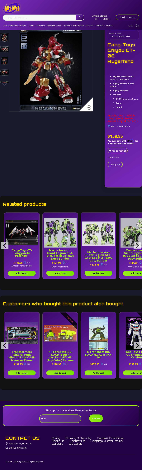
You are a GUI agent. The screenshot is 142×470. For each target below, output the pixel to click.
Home (111, 33)
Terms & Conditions (110, 438)
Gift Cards (75, 443)
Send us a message (18, 447)
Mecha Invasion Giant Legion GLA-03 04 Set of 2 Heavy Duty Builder (98, 256)
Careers (57, 443)
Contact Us (77, 441)
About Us (58, 441)
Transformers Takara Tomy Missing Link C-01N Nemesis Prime (21, 356)
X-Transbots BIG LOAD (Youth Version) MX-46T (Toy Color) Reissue (60, 356)
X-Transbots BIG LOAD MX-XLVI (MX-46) (98, 354)
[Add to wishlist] (36, 216)
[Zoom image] (90, 108)
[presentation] (4, 245)
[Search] (80, 17)
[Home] (11, 8)
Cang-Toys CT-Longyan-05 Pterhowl (22, 253)
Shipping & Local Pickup (107, 441)
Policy (56, 438)
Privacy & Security (78, 438)
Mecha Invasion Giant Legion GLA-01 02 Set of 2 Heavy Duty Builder (60, 254)
